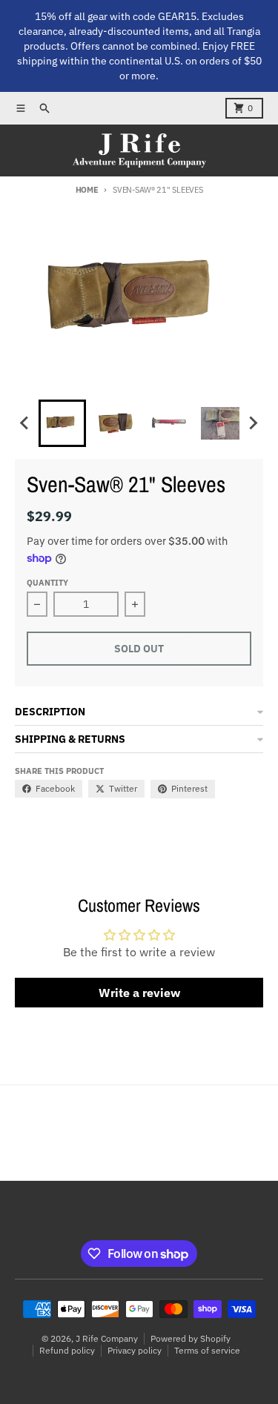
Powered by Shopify (190, 1338)
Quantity (47, 582)
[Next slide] (252, 423)
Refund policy (67, 1350)
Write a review (139, 992)
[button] (62, 423)
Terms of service (207, 1350)
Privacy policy (134, 1350)
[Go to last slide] (25, 423)
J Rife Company (107, 1338)
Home (87, 190)
